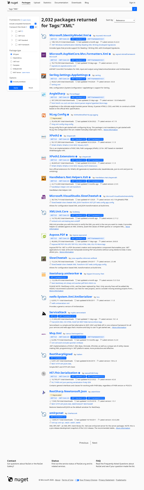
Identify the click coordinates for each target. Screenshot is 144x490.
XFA (66, 244)
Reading (85, 45)
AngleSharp (57, 93)
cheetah (69, 202)
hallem (79, 354)
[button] (22, 20)
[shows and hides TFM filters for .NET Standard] (11, 40)
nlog (53, 124)
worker (78, 283)
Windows (59, 45)
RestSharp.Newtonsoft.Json (68, 391)
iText (102, 274)
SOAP (74, 322)
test (72, 221)
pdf (82, 283)
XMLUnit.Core (58, 211)
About (57, 480)
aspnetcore (56, 66)
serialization (77, 382)
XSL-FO (94, 244)
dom (73, 103)
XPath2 (54, 135)
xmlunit (55, 221)
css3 (65, 103)
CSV (65, 322)
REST (82, 322)
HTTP (58, 364)
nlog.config (68, 124)
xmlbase (79, 343)
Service (91, 322)
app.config (110, 202)
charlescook (72, 413)
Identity (78, 45)
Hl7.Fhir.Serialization (63, 372)
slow (64, 202)
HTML (84, 244)
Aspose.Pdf (56, 244)
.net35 (72, 422)
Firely (85, 382)
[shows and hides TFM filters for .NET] (11, 31)
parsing (70, 382)
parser (82, 103)
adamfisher (95, 391)
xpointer (72, 343)
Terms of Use (67, 480)
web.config (101, 202)
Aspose (76, 235)
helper (63, 187)
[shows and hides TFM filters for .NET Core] (11, 36)
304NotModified (80, 115)
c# (65, 283)
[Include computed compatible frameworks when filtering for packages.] (35, 24)
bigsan (90, 274)
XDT (91, 202)
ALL (32, 27)
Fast (53, 322)
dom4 (77, 103)
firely (96, 373)
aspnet (118, 54)
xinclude (65, 343)
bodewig (76, 212)
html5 (58, 103)
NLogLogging (92, 115)
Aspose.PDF (57, 234)
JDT (94, 202)
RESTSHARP (88, 404)
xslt (71, 187)
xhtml (90, 283)
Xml (71, 145)
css (62, 103)
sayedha (79, 258)
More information (111, 129)
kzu (98, 297)
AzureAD (99, 35)
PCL (76, 244)
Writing (95, 45)
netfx (54, 303)
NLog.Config (57, 114)
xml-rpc (55, 422)
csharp (68, 283)
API (61, 364)
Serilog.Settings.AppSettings (68, 75)
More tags (103, 103)
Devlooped (75, 333)
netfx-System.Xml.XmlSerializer (70, 296)
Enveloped (103, 45)
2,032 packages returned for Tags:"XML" (69, 22)
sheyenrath (71, 136)
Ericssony (96, 274)
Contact (11, 460)
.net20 (66, 422)
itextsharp (59, 283)
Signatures (111, 45)
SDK (89, 382)
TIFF (73, 244)
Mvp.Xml (55, 333)
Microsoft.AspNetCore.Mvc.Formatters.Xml (78, 54)
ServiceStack (57, 312)
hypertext (95, 103)
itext (53, 283)
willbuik (94, 258)
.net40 (77, 422)
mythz (73, 312)
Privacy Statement (106, 480)
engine (88, 103)
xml (74, 66)
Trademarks (121, 480)
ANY (36, 27)
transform (77, 187)
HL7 (53, 382)
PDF (62, 244)
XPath (54, 145)
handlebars (56, 187)
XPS (69, 244)
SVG (80, 244)
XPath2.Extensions (62, 156)
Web (86, 322)
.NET (53, 45)
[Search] (134, 9)
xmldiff (77, 221)
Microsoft (107, 35)
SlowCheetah (57, 202)
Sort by (109, 20)
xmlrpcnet (56, 413)
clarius (68, 333)
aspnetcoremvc (67, 66)
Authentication (69, 45)
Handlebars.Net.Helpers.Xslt (68, 177)
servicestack (81, 312)
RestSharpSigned (60, 354)
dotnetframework (128, 54)
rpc (62, 422)
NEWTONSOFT (77, 404)
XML (90, 45)
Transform (85, 202)
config (61, 124)
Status (55, 460)
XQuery (81, 145)
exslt (60, 343)
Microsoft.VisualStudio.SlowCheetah (74, 196)
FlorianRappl (75, 94)
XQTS (86, 145)
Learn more (27, 20)
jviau (74, 258)
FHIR (57, 382)
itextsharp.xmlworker (64, 273)
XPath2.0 (66, 145)
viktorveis (87, 258)
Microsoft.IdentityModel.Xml (69, 35)
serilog (98, 75)
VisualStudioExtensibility (123, 196)
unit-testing (65, 221)
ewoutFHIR (89, 373)
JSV (78, 322)
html (53, 103)
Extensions (93, 166)
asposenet (83, 235)
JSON (79, 202)
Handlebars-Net (102, 177)
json (64, 382)
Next (94, 442)
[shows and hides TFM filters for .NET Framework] (11, 44)
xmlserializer (61, 303)
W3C (75, 145)
